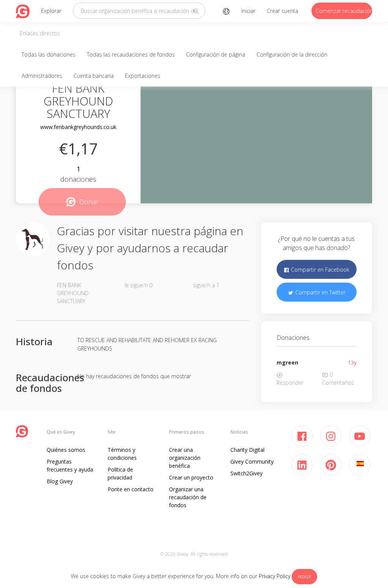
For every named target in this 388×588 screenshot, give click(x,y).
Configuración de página (215, 54)
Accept (304, 576)
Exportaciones (142, 75)
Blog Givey (60, 481)
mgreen (287, 362)
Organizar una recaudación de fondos (188, 497)
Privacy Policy (274, 576)
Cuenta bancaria (94, 75)
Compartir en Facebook (319, 269)
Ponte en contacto (130, 489)
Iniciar (248, 10)
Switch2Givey (246, 473)
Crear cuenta (282, 10)
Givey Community (252, 461)
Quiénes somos (66, 449)
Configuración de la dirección (292, 54)
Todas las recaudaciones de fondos (131, 54)
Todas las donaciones (48, 54)
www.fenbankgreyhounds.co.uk (78, 126)
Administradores (42, 75)
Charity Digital (247, 449)
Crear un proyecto (191, 477)
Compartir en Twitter (320, 292)
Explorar (51, 10)
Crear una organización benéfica (184, 457)
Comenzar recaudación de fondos (344, 10)
